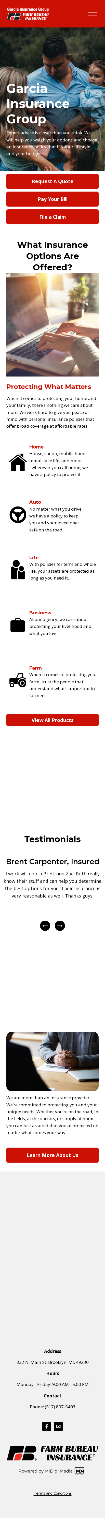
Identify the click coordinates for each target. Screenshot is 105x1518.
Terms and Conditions (53, 1493)
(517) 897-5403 (60, 1407)
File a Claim (52, 216)
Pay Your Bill (53, 199)
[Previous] (45, 926)
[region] (52, 894)
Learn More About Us (52, 1155)
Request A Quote (52, 181)
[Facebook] (46, 1426)
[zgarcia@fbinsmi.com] (58, 1426)
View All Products (53, 720)
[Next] (60, 926)
